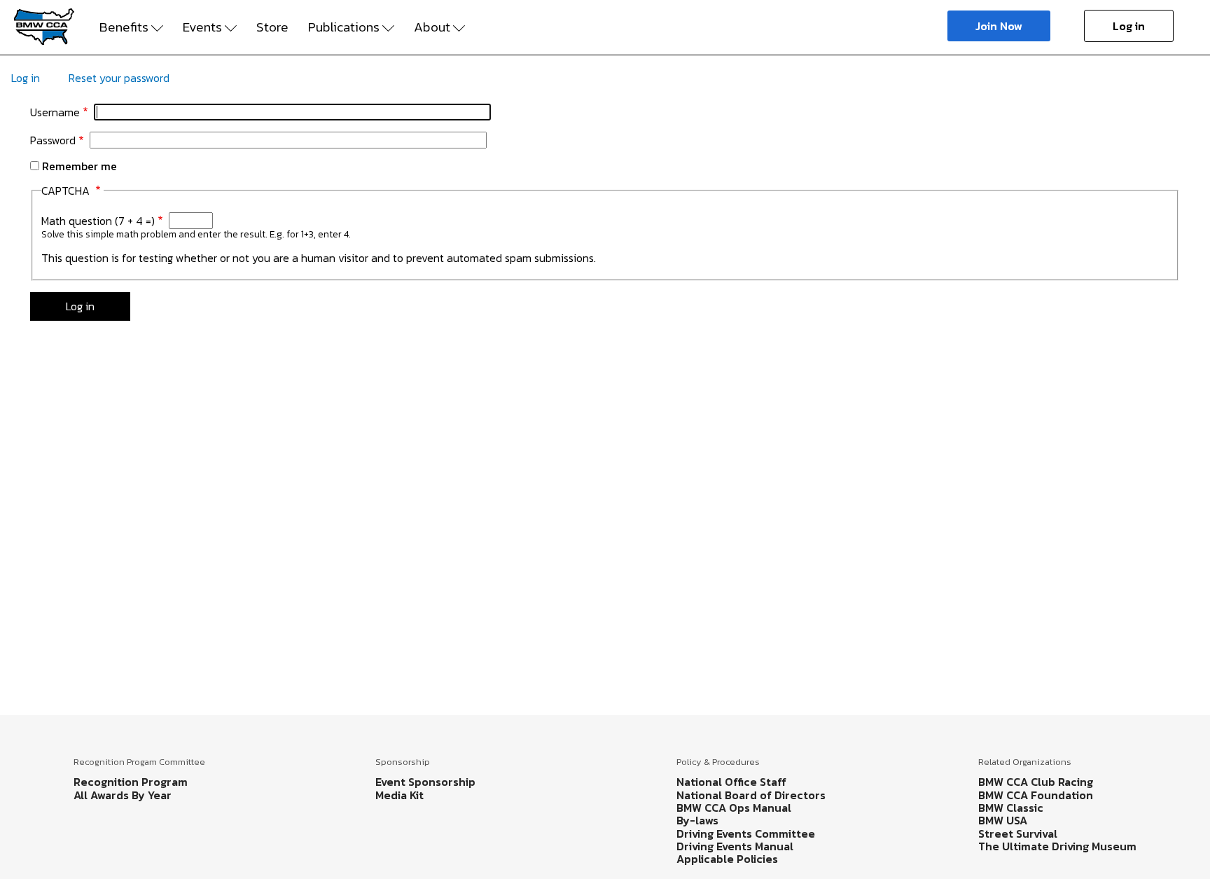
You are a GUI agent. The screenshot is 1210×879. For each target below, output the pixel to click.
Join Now (998, 26)
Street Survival (1017, 833)
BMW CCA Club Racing (1035, 781)
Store (272, 27)
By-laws (697, 820)
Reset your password (119, 77)
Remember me (79, 166)
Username (55, 112)
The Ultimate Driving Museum (1057, 846)
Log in (1129, 26)
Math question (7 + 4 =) (98, 220)
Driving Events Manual (734, 846)
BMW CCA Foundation (1035, 795)
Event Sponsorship (425, 781)
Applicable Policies (727, 858)
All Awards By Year (123, 795)
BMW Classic (1010, 807)
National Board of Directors (751, 795)
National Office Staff (731, 781)
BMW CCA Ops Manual (733, 807)
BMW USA (1002, 820)
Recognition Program (131, 781)
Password (53, 140)
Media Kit (399, 795)
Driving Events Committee (745, 833)
